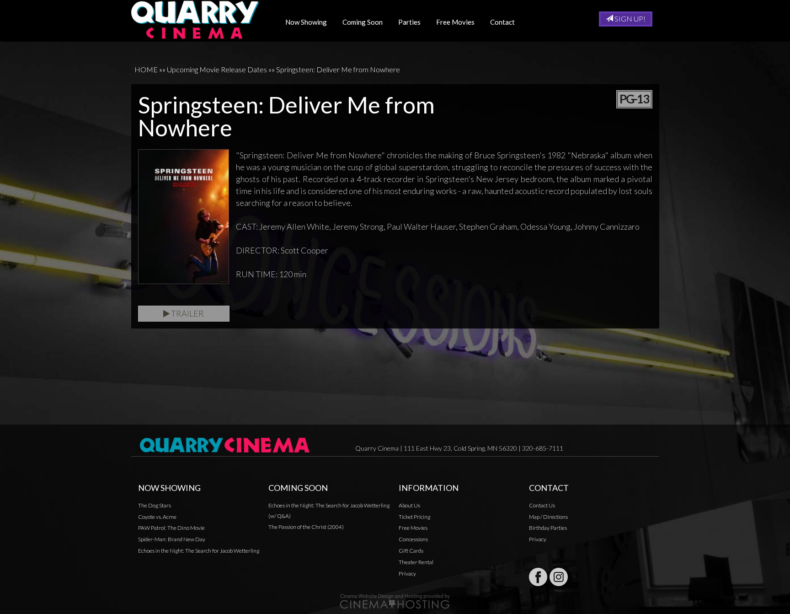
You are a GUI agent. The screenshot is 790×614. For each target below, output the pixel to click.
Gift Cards (411, 550)
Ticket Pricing (414, 516)
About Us (409, 505)
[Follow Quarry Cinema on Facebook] (538, 577)
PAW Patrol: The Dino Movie (171, 527)
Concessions (413, 539)
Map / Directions (548, 516)
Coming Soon (362, 22)
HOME (146, 69)
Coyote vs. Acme (157, 516)
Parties (409, 22)
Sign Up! (629, 18)
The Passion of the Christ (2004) (306, 526)
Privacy (407, 573)
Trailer (187, 313)
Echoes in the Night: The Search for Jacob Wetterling (198, 550)
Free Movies (455, 22)
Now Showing (306, 22)
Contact (502, 22)
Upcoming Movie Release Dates (217, 69)
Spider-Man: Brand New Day (171, 539)
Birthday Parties (548, 527)
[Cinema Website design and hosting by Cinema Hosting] (395, 600)
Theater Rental (416, 562)
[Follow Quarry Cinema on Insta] (559, 577)
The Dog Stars (154, 505)
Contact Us (542, 505)
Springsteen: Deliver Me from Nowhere (338, 69)
